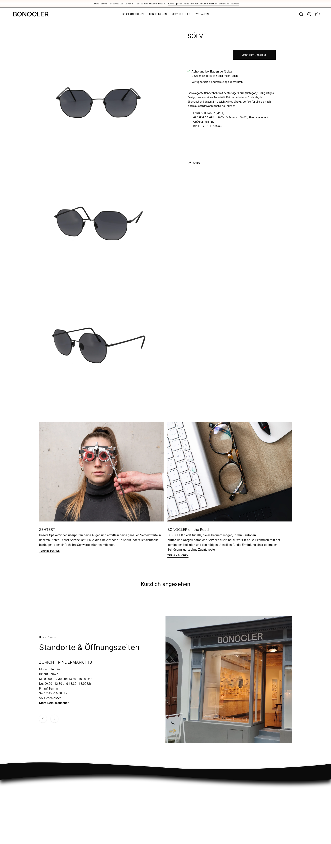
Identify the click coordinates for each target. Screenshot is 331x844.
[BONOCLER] (30, 14)
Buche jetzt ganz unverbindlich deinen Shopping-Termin (203, 3)
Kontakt (253, 798)
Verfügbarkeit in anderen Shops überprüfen (217, 82)
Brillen (189, 798)
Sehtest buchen (195, 792)
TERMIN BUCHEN (49, 550)
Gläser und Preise (260, 792)
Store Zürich (193, 786)
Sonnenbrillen (194, 805)
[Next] (54, 719)
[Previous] (43, 719)
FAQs (251, 786)
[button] (301, 14)
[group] (165, 3)
